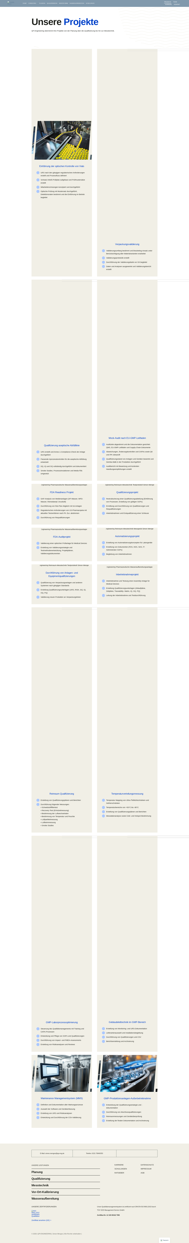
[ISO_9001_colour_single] (35, 1211)
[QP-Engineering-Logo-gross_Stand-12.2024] (12, 2)
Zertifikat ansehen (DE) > (41, 1220)
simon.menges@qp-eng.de (54, 1153)
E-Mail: (42, 1153)
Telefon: (89, 1153)
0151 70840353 (97, 1153)
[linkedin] (137, 1153)
